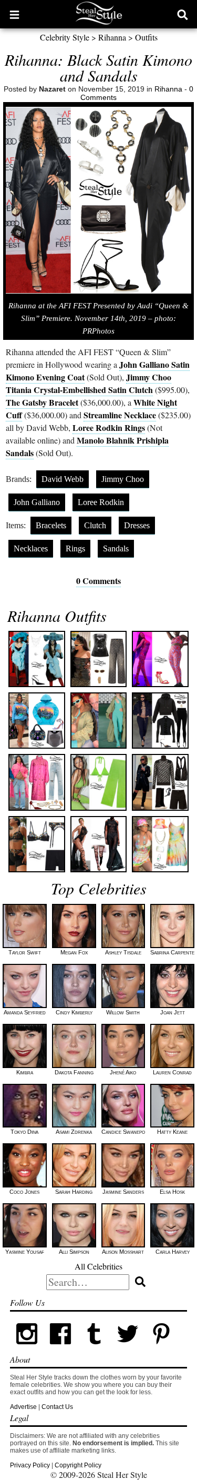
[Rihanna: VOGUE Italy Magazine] (98, 844)
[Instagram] (27, 1348)
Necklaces (31, 548)
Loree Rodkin (101, 502)
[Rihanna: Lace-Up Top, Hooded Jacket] (160, 720)
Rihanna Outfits (57, 615)
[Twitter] (127, 1348)
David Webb (63, 479)
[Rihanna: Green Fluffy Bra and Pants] (98, 782)
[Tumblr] (94, 1348)
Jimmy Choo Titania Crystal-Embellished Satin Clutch (88, 383)
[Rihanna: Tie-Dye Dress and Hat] (160, 844)
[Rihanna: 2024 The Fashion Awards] (36, 659)
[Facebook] (60, 1348)
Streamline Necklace (120, 415)
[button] (14, 14)
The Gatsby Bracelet (42, 402)
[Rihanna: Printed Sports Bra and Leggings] (160, 659)
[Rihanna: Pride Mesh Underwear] (36, 844)
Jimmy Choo (122, 479)
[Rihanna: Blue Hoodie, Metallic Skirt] (36, 720)
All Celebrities (98, 1266)
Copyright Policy (78, 1465)
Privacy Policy (30, 1465)
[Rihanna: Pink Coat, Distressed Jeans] (36, 782)
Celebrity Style (64, 37)
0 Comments (98, 581)
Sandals (116, 548)
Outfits (146, 37)
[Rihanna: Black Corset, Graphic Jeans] (98, 659)
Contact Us (57, 1407)
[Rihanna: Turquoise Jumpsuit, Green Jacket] (98, 720)
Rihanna (112, 37)
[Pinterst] (161, 1348)
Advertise (23, 1407)
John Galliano (37, 502)
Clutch (95, 525)
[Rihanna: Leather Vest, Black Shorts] (160, 782)
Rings (75, 548)
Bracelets (51, 525)
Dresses (137, 525)
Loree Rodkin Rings (108, 427)
